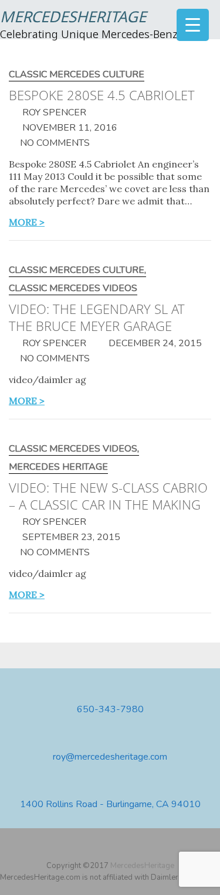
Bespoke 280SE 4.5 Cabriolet (102, 95)
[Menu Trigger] (193, 25)
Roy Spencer (53, 112)
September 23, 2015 (70, 537)
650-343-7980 (110, 709)
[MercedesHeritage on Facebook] (94, 847)
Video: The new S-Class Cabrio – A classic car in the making (108, 496)
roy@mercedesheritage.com (110, 757)
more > (27, 222)
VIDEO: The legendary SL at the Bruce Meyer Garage (97, 317)
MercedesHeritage (73, 18)
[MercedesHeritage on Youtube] (111, 847)
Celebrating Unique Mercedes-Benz (89, 35)
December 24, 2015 (154, 343)
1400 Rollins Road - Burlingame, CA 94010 (110, 804)
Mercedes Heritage (58, 467)
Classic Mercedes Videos (73, 288)
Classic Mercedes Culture (76, 75)
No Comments (55, 142)
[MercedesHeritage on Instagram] (128, 847)
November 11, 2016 (68, 127)
